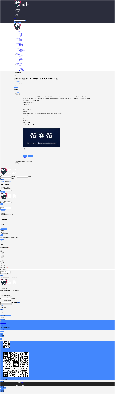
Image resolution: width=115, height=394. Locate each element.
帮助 (17, 15)
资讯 (17, 14)
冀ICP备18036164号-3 (19, 383)
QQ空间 (8, 315)
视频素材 (18, 48)
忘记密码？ (2, 181)
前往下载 (16, 87)
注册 (10, 181)
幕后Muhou (23, 382)
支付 (1, 235)
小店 (17, 12)
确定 (1, 240)
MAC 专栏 (18, 43)
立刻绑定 (2, 239)
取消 (1, 191)
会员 (18, 16)
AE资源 (18, 31)
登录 (15, 22)
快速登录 (2, 179)
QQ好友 (5, 315)
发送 (4, 209)
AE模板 (18, 81)
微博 (1, 315)
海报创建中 (3, 319)
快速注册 (18, 22)
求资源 (17, 11)
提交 (1, 275)
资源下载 (18, 9)
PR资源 (18, 38)
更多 (17, 64)
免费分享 (18, 10)
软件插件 (18, 54)
